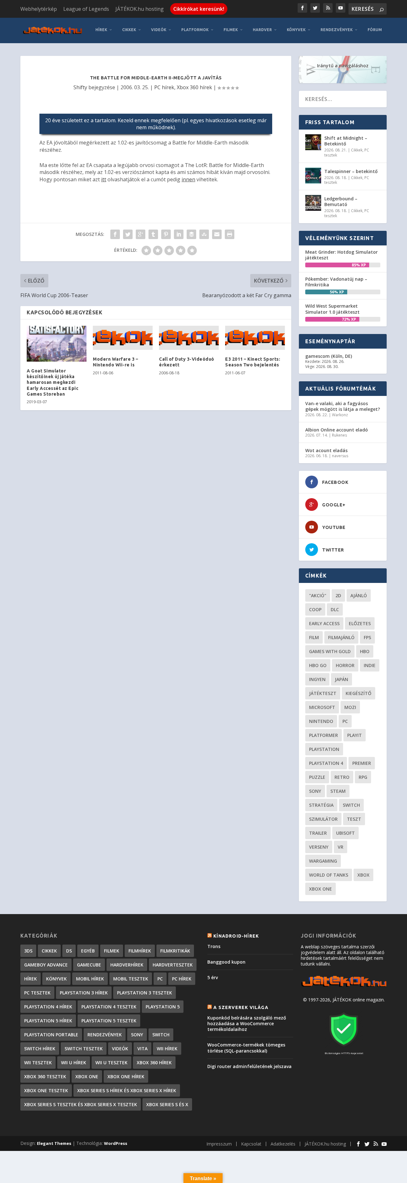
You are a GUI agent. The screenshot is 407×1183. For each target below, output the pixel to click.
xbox (363, 875)
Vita (142, 1049)
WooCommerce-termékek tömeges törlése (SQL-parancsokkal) (246, 1047)
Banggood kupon (226, 962)
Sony (315, 791)
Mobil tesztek (130, 979)
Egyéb (88, 951)
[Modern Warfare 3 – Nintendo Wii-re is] (123, 338)
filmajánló (341, 637)
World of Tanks (328, 875)
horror (345, 665)
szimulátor (323, 819)
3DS (28, 951)
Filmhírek (139, 951)
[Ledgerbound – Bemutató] (313, 203)
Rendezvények (337, 30)
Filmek (231, 30)
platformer (323, 735)
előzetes (360, 623)
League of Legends (86, 8)
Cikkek (129, 30)
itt (103, 179)
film (314, 637)
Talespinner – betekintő (351, 171)
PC (345, 721)
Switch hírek (39, 1049)
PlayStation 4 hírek (48, 1007)
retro (342, 777)
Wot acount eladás (326, 450)
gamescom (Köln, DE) (328, 356)
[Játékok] (344, 987)
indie (370, 665)
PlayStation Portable (51, 1035)
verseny (318, 847)
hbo (364, 651)
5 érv (212, 977)
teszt (354, 819)
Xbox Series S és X (167, 1104)
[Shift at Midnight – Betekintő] (313, 142)
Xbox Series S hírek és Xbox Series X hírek (126, 1090)
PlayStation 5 (163, 1007)
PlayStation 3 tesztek (144, 993)
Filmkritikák (175, 951)
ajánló (358, 595)
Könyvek (296, 30)
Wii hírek (167, 1049)
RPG (363, 777)
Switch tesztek (84, 1049)
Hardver (262, 30)
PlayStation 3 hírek (84, 993)
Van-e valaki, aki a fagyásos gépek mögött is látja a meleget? (342, 406)
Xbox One (320, 889)
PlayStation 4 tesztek (108, 1007)
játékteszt (322, 693)
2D (338, 595)
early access (324, 623)
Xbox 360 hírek (194, 87)
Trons (213, 946)
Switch (351, 805)
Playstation (324, 749)
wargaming (323, 861)
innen (188, 179)
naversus (340, 455)
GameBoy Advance (46, 965)
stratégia (321, 805)
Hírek (101, 30)
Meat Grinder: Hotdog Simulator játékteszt (341, 255)
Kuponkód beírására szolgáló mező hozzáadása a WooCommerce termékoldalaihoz (246, 1023)
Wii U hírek (73, 1062)
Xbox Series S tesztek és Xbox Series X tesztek (80, 1104)
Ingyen (317, 679)
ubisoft (345, 833)
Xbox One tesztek (46, 1090)
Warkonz (340, 415)
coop (315, 609)
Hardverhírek (126, 965)
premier (361, 763)
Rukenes (339, 435)
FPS (367, 637)
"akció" (317, 595)
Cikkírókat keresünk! (198, 8)
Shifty (80, 87)
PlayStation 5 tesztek (108, 1021)
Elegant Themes (54, 1143)
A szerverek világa (240, 1007)
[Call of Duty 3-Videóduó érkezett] (189, 338)
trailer (318, 833)
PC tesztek (37, 993)
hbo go (318, 665)
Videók (158, 30)
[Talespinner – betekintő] (313, 176)
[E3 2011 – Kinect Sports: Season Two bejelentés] (255, 338)
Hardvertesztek (173, 965)
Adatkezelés (283, 1144)
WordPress (115, 1143)
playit (354, 735)
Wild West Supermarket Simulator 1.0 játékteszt (332, 309)
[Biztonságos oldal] (344, 1047)
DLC (335, 609)
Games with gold (330, 651)
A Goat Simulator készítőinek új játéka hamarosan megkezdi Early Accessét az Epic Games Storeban (52, 382)
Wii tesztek (38, 1062)
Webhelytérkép (38, 8)
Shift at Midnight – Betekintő (345, 141)
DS (69, 951)
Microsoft (322, 707)
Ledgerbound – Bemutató (340, 201)
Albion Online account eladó (336, 430)
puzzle (317, 777)
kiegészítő (358, 693)
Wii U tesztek (111, 1062)
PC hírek (164, 87)
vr (340, 847)
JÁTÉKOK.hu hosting (139, 8)
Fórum (375, 30)
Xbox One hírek (125, 1076)
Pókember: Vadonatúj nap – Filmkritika (336, 282)
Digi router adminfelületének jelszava (249, 1066)
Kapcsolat (251, 1144)
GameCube (89, 965)
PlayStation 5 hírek (48, 1021)
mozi (350, 707)
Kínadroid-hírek (236, 936)
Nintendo (321, 721)
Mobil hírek (90, 979)
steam (338, 791)
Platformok (195, 30)
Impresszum (219, 1144)
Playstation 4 (326, 763)
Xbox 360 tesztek (45, 1076)
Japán (341, 679)
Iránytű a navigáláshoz (343, 66)
